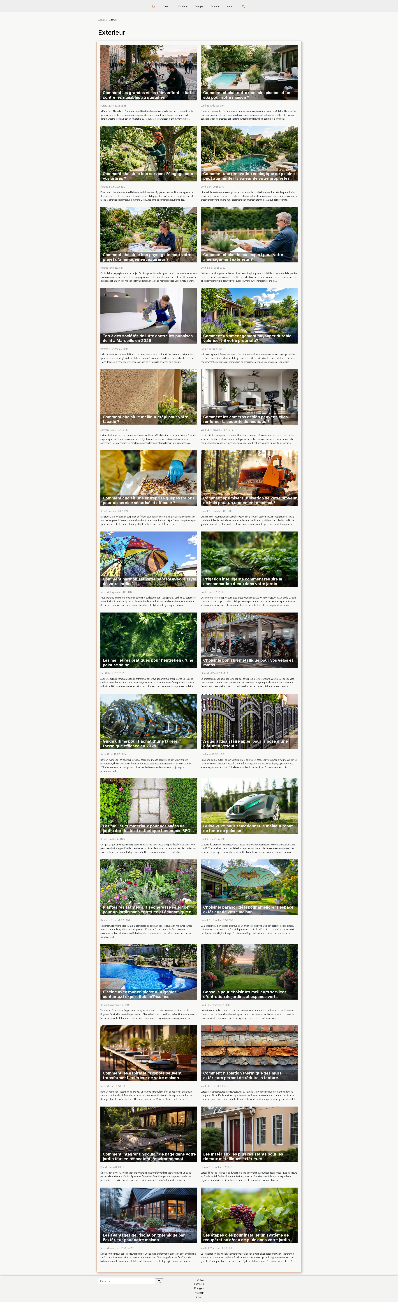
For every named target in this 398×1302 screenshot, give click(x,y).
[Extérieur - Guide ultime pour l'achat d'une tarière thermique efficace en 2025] (148, 720)
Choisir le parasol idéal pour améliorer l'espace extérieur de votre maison (248, 909)
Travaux (166, 6)
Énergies (199, 6)
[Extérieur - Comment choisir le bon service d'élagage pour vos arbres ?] (148, 153)
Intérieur (215, 6)
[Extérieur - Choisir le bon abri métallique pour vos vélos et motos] (249, 639)
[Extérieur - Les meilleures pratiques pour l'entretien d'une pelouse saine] (148, 639)
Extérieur (182, 6)
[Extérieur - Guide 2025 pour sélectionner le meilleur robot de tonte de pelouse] (249, 805)
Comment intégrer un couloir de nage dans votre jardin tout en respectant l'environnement (149, 1156)
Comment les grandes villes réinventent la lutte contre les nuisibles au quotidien (148, 95)
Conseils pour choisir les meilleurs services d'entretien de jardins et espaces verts (245, 994)
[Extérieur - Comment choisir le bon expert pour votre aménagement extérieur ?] (249, 234)
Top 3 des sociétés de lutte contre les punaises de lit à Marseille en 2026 (148, 338)
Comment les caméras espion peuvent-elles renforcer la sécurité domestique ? (245, 419)
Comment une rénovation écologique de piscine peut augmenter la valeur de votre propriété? (249, 176)
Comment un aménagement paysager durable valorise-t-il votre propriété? (247, 338)
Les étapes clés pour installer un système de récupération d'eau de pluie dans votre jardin (246, 1237)
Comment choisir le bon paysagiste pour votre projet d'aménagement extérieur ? (147, 257)
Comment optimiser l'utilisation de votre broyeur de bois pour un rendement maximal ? (250, 500)
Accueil (101, 19)
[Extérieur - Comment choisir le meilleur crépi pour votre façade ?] (148, 396)
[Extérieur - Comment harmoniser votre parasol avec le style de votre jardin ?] (148, 558)
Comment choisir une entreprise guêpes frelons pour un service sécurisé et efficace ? (148, 500)
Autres (230, 6)
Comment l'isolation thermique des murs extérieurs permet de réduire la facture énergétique (242, 1078)
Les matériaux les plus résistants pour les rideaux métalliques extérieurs (243, 1156)
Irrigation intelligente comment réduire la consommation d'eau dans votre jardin (242, 581)
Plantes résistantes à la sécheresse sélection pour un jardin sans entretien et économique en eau (148, 912)
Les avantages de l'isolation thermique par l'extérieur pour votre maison (144, 1237)
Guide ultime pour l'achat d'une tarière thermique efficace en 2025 (140, 743)
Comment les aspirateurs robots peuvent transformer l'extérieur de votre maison (142, 1075)
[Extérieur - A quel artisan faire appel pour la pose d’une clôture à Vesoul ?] (249, 720)
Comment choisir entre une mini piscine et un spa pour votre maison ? (246, 95)
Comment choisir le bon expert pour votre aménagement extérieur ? (243, 257)
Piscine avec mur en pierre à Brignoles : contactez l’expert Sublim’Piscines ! (141, 994)
